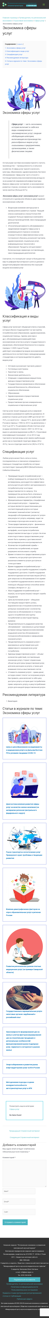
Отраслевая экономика (23, 21)
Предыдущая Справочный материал (24, 1131)
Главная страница (10, 18)
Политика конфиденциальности (24, 1287)
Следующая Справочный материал (24, 1137)
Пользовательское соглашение (24, 1290)
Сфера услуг (39, 21)
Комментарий (9, 1157)
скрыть (20, 44)
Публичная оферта (24, 1299)
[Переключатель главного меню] (44, 4)
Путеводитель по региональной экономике (24, 1284)
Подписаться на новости (24, 1280)
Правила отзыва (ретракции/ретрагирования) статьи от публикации (22, 1294)
